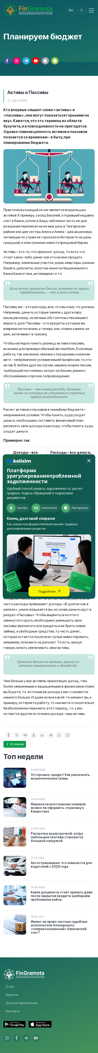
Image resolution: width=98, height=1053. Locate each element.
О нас (10, 986)
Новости (12, 995)
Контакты (13, 1011)
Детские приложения (22, 1003)
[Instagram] (67, 735)
